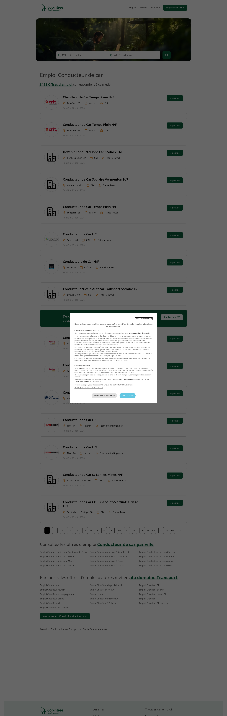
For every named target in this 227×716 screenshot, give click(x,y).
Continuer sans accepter (144, 319)
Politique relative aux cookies (88, 387)
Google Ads (119, 368)
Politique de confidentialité (113, 384)
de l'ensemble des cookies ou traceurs (107, 336)
